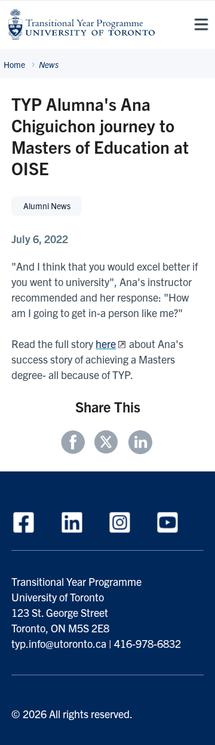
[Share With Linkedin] (139, 443)
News (49, 64)
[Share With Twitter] (108, 443)
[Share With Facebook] (76, 443)
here (106, 343)
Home (14, 64)
